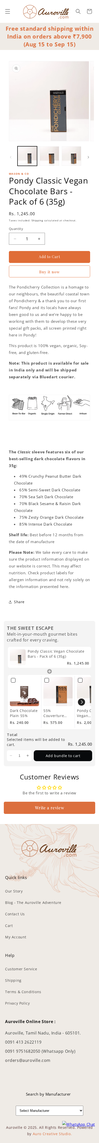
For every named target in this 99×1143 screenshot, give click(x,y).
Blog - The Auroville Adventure (33, 902)
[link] (18, 657)
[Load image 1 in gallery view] (27, 156)
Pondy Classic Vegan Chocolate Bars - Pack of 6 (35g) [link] (56, 654)
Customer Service (21, 969)
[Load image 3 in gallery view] (71, 156)
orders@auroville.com (28, 1060)
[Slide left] (10, 157)
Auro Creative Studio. (52, 1133)
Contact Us (15, 914)
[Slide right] (88, 157)
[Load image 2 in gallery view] (49, 156)
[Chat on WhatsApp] (78, 1124)
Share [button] (19, 601)
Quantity (16, 228)
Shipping (37, 220)
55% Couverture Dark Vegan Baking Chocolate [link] (53, 713)
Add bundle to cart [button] (63, 755)
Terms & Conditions (23, 991)
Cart (9, 925)
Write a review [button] (49, 807)
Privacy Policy (17, 1003)
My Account (15, 937)
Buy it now (49, 271)
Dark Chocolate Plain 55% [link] (24, 713)
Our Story (14, 891)
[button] (7, 11)
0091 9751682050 (23, 1051)
